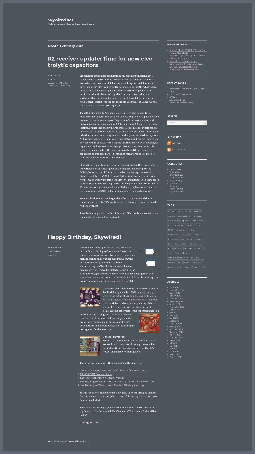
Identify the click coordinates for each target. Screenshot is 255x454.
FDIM (198, 225)
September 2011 (176, 338)
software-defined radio (178, 258)
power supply (180, 244)
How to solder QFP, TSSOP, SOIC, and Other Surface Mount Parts (113, 370)
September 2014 (176, 290)
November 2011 (176, 332)
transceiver (197, 262)
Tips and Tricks (176, 192)
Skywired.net (60, 20)
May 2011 (173, 349)
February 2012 (175, 324)
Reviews (173, 186)
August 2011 (174, 340)
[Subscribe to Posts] (169, 143)
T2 (202, 258)
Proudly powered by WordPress (75, 441)
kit (58, 83)
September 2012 (176, 307)
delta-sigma (179, 225)
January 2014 (175, 296)
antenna (197, 211)
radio (65, 83)
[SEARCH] (205, 123)
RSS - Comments (178, 150)
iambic (191, 230)
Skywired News (54, 251)
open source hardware (191, 239)
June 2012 (173, 315)
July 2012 (173, 312)
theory (187, 262)
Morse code (173, 239)
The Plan (114, 247)
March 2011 (174, 354)
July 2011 (173, 343)
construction (198, 221)
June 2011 (173, 346)
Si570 (177, 253)
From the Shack (176, 178)
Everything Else (176, 175)
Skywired (52, 255)
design (190, 225)
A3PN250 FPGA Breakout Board (96, 374)
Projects (51, 79)
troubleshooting (63, 86)
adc (180, 211)
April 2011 (173, 351)
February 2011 (175, 357)
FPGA (170, 230)
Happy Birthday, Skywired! (84, 237)
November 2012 (176, 301)
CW (169, 225)
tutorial (171, 267)
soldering (195, 258)
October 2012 (175, 304)
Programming (175, 180)
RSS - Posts (176, 143)
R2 (61, 83)
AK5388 (188, 211)
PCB (170, 244)
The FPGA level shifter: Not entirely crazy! (102, 377)
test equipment (175, 262)
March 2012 (174, 321)
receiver (51, 86)
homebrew (180, 230)
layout (196, 234)
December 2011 (176, 329)
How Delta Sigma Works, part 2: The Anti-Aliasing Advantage (112, 385)
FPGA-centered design (142, 292)
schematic (199, 248)
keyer (184, 234)
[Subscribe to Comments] (169, 150)
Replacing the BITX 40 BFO (181, 94)
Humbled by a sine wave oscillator (184, 70)
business (197, 216)
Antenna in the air (177, 100)
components (184, 221)
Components (175, 169)
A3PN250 (172, 211)
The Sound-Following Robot (181, 103)
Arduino (171, 216)
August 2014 (174, 293)
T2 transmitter (134, 198)
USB (179, 267)
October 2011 (174, 335)
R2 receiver (123, 79)
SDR (170, 253)
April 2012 (173, 318)
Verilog (195, 267)
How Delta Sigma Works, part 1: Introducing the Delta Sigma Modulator (118, 381)
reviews (188, 248)
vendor (187, 267)
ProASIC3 (193, 244)
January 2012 (175, 326)
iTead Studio (173, 234)
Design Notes (175, 172)
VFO (203, 267)
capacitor (52, 83)
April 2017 (173, 287)
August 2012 (174, 310)
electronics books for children (123, 277)
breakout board (185, 216)
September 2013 (176, 299)
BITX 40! (173, 97)
